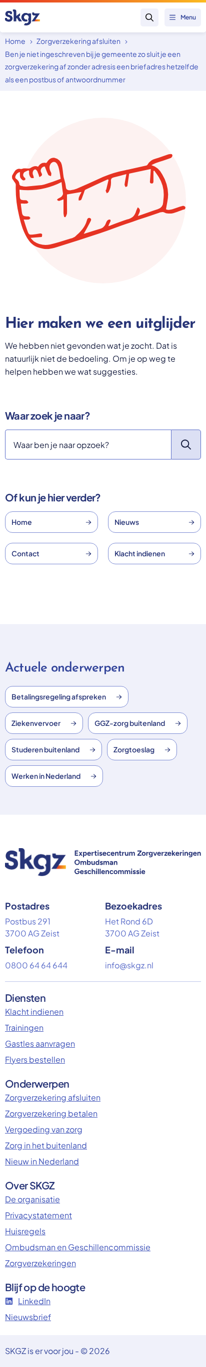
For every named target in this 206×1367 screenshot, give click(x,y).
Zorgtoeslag (134, 749)
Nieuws (126, 521)
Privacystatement (38, 1215)
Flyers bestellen (35, 1059)
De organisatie (32, 1199)
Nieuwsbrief (28, 1317)
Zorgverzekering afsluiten (78, 40)
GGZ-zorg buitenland (129, 722)
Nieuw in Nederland (42, 1161)
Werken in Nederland (46, 775)
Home (15, 40)
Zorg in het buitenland (46, 1145)
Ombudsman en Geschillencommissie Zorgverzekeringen (77, 1255)
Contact (26, 553)
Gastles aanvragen (40, 1043)
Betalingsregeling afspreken (59, 696)
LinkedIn (34, 1301)
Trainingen (24, 1027)
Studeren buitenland (46, 749)
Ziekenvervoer (36, 722)
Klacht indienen (139, 553)
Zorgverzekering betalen (51, 1113)
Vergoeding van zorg (43, 1129)
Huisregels (25, 1231)
